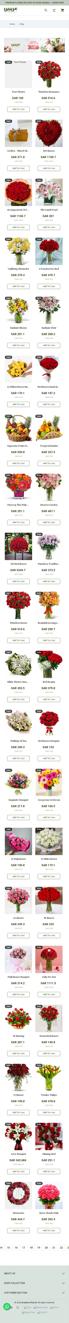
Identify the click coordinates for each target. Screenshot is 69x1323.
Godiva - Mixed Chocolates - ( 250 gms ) (18, 151)
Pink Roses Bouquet (19, 977)
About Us (9, 1273)
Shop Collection (14, 1283)
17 (23, 1247)
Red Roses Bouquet (49, 741)
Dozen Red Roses (48, 1036)
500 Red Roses (18, 564)
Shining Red (49, 1154)
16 (16, 1247)
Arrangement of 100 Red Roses (18, 210)
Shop (22, 24)
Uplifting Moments (18, 269)
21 (53, 1247)
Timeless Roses (18, 623)
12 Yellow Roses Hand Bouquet (18, 387)
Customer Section (15, 1292)
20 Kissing (18, 1036)
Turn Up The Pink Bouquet (18, 505)
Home (12, 24)
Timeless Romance (49, 92)
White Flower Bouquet (18, 682)
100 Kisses (49, 151)
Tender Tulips (49, 1095)
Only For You (49, 977)
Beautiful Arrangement (49, 623)
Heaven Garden (48, 505)
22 (61, 1247)
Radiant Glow (49, 328)
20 (46, 1247)
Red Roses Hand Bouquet (49, 387)
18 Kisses (49, 918)
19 (38, 1247)
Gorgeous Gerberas (49, 800)
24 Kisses (18, 918)
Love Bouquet (18, 1154)
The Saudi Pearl (49, 210)
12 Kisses (18, 1095)
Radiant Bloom (18, 328)
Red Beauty (49, 682)
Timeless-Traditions (49, 564)
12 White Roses (49, 859)
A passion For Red (49, 269)
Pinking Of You (18, 741)
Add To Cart (19, 109)
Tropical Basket (49, 446)
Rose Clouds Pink (48, 1213)
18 (31, 1247)
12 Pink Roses (18, 859)
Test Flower (18, 92)
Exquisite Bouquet (19, 800)
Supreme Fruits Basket (18, 446)
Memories (18, 1213)
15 (8, 1247)
